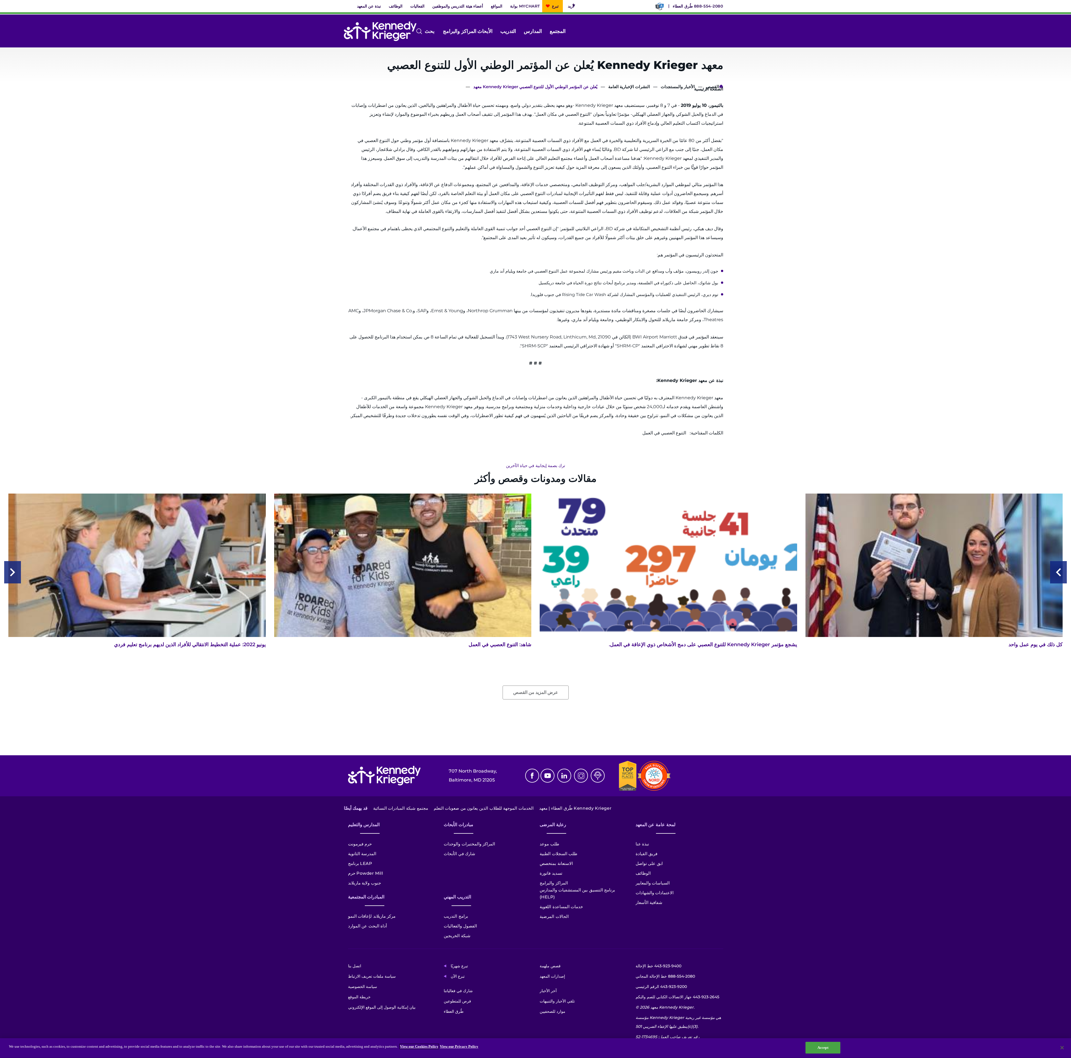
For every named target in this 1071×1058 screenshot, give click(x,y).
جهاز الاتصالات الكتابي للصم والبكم (677, 996)
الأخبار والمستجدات (678, 86)
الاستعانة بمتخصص (556, 863)
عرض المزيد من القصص (535, 692)
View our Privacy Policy (459, 1046)
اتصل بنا (354, 965)
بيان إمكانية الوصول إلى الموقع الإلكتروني (382, 1007)
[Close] (1062, 1048)
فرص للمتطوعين (457, 1001)
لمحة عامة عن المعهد (656, 824)
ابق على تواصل (649, 863)
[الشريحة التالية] (12, 572)
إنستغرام (581, 776)
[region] (535, 1048)
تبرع (555, 6)
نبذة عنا (642, 844)
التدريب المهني (457, 897)
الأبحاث (485, 31)
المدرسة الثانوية (362, 853)
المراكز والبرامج (459, 31)
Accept (822, 1047)
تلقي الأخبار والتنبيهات (557, 1001)
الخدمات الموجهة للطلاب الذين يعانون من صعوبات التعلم (484, 808)
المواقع (496, 6)
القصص (712, 86)
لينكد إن (564, 776)
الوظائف (395, 6)
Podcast (598, 776)
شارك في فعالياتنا (458, 990)
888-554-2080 (708, 6)
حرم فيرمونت (360, 844)
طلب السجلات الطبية (558, 853)
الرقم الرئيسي (661, 986)
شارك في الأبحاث (459, 853)
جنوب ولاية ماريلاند (364, 883)
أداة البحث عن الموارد (367, 926)
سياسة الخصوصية (362, 986)
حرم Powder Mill (365, 873)
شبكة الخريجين (457, 935)
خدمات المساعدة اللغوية (561, 906)
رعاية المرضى (553, 824)
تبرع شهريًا (459, 965)
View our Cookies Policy (419, 1046)
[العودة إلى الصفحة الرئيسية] (380, 31)
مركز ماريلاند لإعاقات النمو (372, 916)
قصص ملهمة (550, 965)
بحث (434, 32)
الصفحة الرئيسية (721, 87)
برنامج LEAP (360, 863)
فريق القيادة (647, 853)
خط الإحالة (658, 965)
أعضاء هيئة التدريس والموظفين (457, 6)
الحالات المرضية (554, 916)
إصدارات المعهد (552, 976)
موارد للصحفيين (552, 1011)
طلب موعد (549, 844)
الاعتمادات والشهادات (655, 892)
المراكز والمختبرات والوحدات (469, 844)
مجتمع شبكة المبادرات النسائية (400, 808)
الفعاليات (417, 6)
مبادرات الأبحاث (458, 824)
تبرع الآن (458, 976)
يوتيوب (547, 776)
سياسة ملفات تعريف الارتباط (372, 976)
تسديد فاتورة (551, 873)
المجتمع (558, 31)
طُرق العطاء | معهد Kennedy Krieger (575, 808)
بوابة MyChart (525, 6)
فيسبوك (532, 776)
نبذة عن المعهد (369, 6)
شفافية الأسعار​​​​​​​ (649, 902)
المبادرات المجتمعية (366, 897)
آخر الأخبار (548, 990)
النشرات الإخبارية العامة (629, 86)
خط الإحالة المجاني (665, 976)
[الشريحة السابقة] (1058, 572)
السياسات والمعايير (653, 883)
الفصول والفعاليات (460, 926)
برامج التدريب (456, 916)
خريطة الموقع (359, 996)
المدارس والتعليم (364, 824)
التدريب (508, 31)
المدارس (533, 31)
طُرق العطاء (683, 6)
